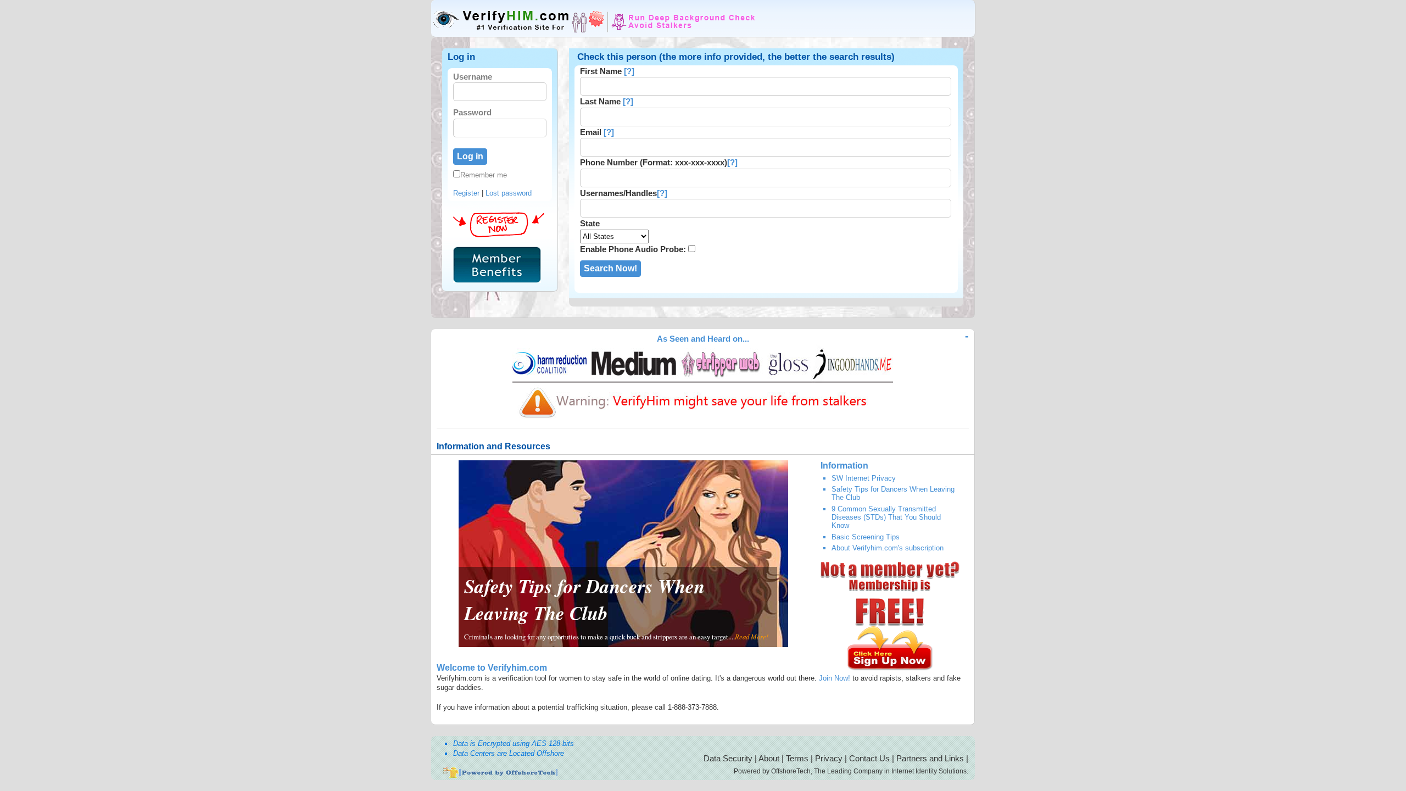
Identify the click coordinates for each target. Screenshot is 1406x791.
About (768, 758)
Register (466, 193)
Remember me (483, 175)
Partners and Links (930, 758)
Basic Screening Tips (866, 537)
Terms (797, 758)
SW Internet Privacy (864, 478)
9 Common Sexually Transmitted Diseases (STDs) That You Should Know (886, 517)
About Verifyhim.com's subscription (888, 548)
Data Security (728, 758)
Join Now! (834, 678)
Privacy (829, 758)
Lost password (509, 193)
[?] (629, 71)
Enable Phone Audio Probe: (633, 249)
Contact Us (869, 758)
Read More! (751, 636)
